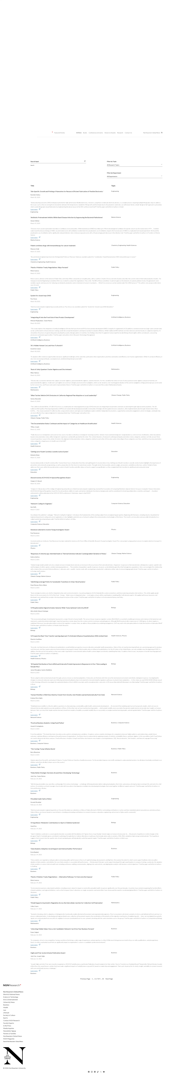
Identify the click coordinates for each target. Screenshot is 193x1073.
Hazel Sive (33, 826)
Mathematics (115, 369)
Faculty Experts (8, 1023)
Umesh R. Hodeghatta (37, 726)
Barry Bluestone (35, 752)
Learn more (34, 209)
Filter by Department (114, 173)
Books (85, 133)
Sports (5, 1018)
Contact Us (128, 133)
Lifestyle (6, 1013)
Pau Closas (34, 299)
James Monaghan (36, 670)
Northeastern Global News (13, 992)
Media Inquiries (8, 1028)
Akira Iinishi (34, 611)
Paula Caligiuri (35, 932)
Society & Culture (9, 1015)
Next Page (109, 979)
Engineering (115, 191)
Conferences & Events (96, 133)
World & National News (11, 994)
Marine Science (116, 217)
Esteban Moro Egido (37, 698)
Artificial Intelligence (117, 317)
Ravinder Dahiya (35, 195)
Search (32, 165)
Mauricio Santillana (36, 639)
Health (5, 1007)
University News (9, 1002)
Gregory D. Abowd (36, 481)
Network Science (116, 694)
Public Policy (115, 267)
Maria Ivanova (35, 271)
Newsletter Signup (9, 1031)
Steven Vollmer (35, 221)
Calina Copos (34, 906)
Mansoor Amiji (35, 249)
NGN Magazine (8, 1039)
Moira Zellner (43, 585)
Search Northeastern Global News (13, 1041)
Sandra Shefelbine (46, 670)
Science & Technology (10, 997)
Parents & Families (9, 1033)
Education (114, 451)
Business (128, 317)
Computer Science (117, 503)
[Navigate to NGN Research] (12, 985)
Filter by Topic (112, 161)
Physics (113, 529)
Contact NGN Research (11, 1020)
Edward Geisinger (43, 611)
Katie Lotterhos (35, 557)
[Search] (85, 161)
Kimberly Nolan (35, 455)
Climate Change (116, 395)
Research (120, 133)
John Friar (33, 776)
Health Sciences (131, 245)
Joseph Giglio (41, 956)
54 (103, 979)
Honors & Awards (110, 133)
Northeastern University (17, 1068)
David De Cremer (36, 349)
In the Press (7, 1026)
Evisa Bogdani (35, 852)
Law (4, 1010)
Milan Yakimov (35, 373)
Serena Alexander (36, 399)
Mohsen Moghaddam (37, 320)
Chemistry (114, 245)
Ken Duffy (33, 507)
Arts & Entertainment (10, 999)
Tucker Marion (48, 320)
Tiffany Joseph (35, 427)
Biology (113, 607)
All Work (79, 133)
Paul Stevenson (35, 533)
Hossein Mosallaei (36, 802)
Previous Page (85, 979)
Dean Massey (34, 585)
